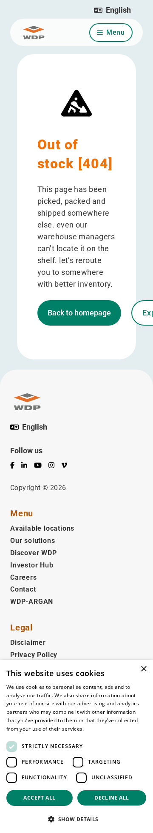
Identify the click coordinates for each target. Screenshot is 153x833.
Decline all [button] (111, 797)
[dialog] (76, 746)
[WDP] (33, 32)
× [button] (143, 669)
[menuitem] (15, 467)
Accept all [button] (39, 797)
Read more (99, 728)
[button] (112, 10)
